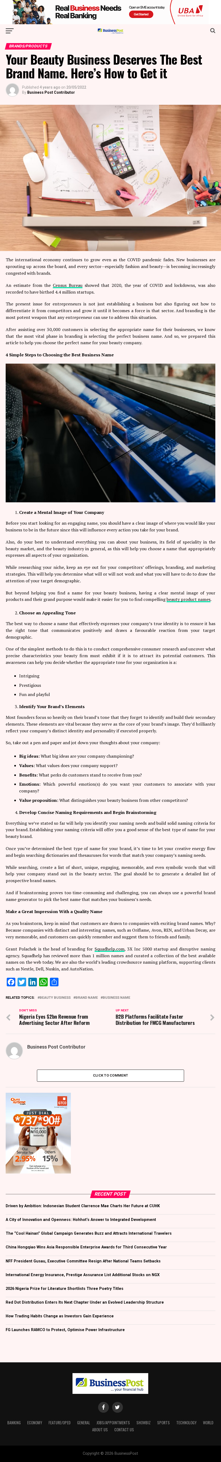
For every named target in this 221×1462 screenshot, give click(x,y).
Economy (34, 1422)
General (83, 1422)
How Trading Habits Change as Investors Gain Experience (60, 1316)
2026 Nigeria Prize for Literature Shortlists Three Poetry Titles (64, 1288)
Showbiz (143, 1422)
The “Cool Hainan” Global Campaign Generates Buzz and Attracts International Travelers (89, 1233)
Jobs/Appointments (113, 1422)
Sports (163, 1422)
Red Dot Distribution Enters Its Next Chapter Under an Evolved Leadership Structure (85, 1302)
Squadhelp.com (110, 949)
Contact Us (124, 1429)
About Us (100, 1429)
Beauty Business (55, 998)
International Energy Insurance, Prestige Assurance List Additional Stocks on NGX (83, 1275)
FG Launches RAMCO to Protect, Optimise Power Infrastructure (65, 1330)
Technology (186, 1422)
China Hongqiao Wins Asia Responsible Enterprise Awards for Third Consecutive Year (86, 1247)
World (208, 1422)
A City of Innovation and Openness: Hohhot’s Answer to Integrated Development (81, 1219)
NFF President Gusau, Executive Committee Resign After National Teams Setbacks (83, 1261)
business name (116, 998)
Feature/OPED (60, 1422)
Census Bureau (67, 285)
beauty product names (188, 599)
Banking (14, 1422)
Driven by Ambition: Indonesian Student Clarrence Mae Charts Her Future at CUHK (83, 1206)
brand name (86, 998)
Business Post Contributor (51, 92)
